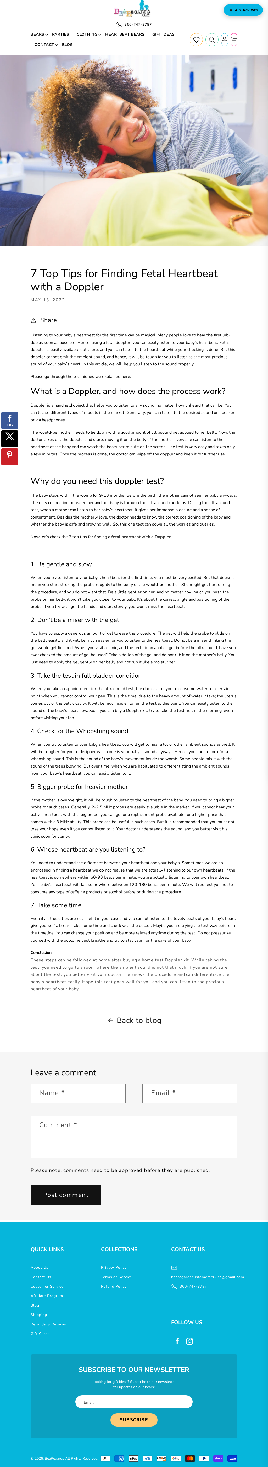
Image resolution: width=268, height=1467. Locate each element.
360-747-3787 (193, 1286)
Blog (35, 1305)
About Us (39, 1267)
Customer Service (47, 1286)
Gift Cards (40, 1333)
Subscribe (134, 1420)
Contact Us (41, 1276)
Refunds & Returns (48, 1324)
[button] (39, 34)
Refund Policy (114, 1286)
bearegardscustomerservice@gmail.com (204, 1276)
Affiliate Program (47, 1295)
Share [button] (48, 320)
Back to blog (139, 1020)
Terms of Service (116, 1276)
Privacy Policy (114, 1267)
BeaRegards (54, 1458)
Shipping (39, 1314)
